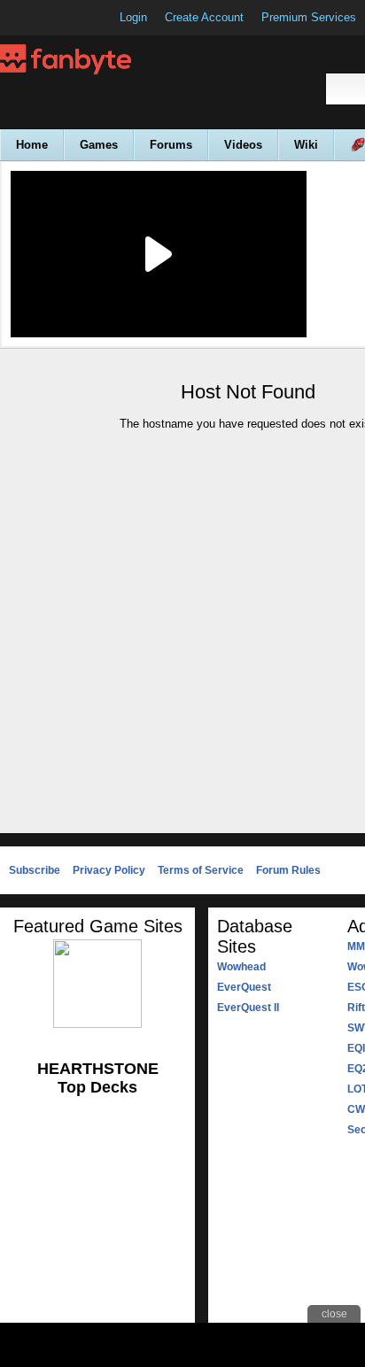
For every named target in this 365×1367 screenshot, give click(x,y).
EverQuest (244, 987)
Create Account (204, 17)
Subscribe (34, 870)
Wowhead (241, 967)
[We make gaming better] (56, 17)
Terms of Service (201, 870)
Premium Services (308, 17)
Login (133, 17)
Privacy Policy (109, 870)
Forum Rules (288, 870)
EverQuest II (248, 1007)
